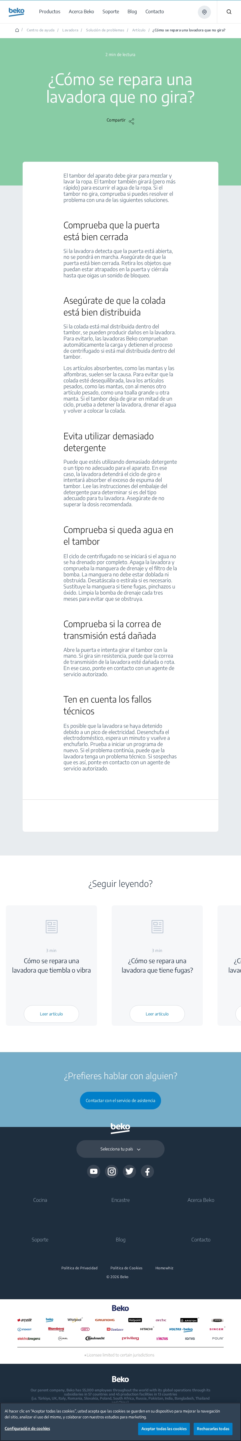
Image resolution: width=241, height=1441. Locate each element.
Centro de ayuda (41, 30)
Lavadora (70, 30)
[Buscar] (229, 11)
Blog (120, 1239)
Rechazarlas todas (213, 1428)
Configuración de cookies (27, 1428)
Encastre (120, 1200)
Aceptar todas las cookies (164, 1428)
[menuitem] (51, 11)
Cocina (40, 1200)
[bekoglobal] (16, 12)
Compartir (116, 120)
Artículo (139, 30)
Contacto (200, 1239)
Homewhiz (164, 1268)
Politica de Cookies (127, 1268)
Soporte (40, 1239)
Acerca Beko (201, 1200)
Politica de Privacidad (79, 1268)
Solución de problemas (105, 30)
